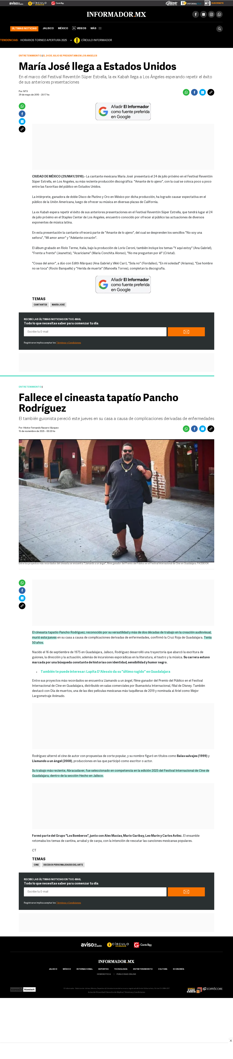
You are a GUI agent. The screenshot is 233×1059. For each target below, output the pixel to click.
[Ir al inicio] (50, 13)
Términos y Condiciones (68, 342)
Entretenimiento (30, 55)
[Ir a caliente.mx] (171, 2)
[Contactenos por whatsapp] (219, 13)
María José (58, 304)
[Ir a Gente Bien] (55, 2)
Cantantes (40, 304)
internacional (84, 969)
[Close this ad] (230, 1040)
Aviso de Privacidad (96, 992)
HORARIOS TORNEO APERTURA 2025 (43, 39)
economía (178, 969)
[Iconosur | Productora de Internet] (16, 988)
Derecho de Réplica (114, 992)
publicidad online (126, 974)
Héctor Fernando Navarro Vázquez (41, 427)
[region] (116, 1051)
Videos (81, 28)
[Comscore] (213, 988)
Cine (36, 864)
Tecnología (120, 969)
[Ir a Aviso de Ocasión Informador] (16, 2)
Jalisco (48, 28)
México (63, 28)
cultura (162, 969)
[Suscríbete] (213, 2)
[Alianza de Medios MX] (194, 988)
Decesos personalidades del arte (63, 864)
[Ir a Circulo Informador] (35, 2)
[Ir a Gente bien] (143, 941)
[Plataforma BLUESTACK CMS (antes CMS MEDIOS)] (29, 988)
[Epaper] (189, 2)
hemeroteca (104, 974)
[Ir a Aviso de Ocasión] (91, 941)
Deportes (103, 969)
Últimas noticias (24, 28)
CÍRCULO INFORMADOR (96, 39)
